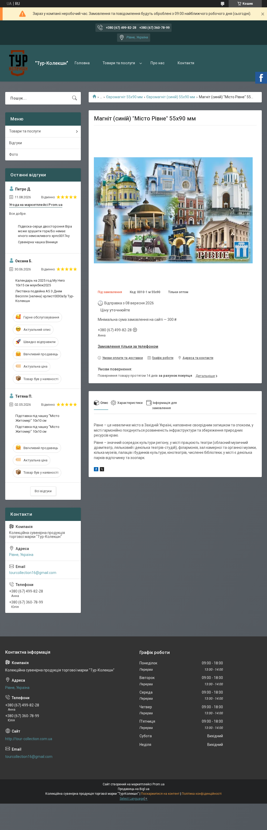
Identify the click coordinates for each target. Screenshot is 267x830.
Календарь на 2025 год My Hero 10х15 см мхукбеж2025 (40, 282)
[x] (102, 470)
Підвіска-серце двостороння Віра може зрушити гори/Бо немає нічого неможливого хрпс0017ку (45, 231)
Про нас (157, 63)
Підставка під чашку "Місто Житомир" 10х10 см (37, 418)
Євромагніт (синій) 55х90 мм (170, 97)
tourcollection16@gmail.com (32, 573)
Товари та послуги (119, 63)
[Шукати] (74, 98)
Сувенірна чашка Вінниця (38, 242)
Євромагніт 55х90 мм (124, 97)
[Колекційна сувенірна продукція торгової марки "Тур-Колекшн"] (18, 63)
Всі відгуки (43, 491)
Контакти (186, 63)
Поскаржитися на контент (160, 794)
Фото (13, 154)
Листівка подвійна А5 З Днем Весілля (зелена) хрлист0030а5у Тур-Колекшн (44, 296)
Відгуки (15, 143)
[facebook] (96, 470)
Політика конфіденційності (202, 794)
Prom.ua (159, 784)
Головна (82, 63)
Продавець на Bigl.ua (133, 789)
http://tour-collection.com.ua (28, 739)
